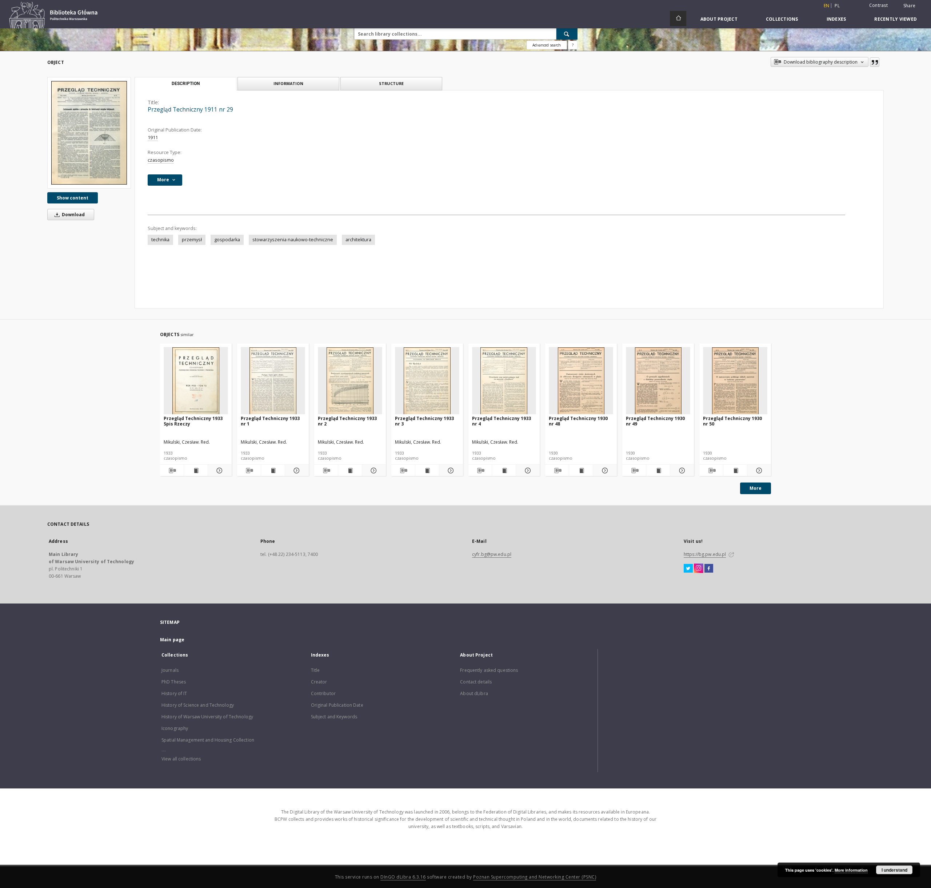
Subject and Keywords (334, 717)
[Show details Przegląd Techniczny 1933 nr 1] (296, 470)
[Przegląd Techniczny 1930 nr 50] (735, 381)
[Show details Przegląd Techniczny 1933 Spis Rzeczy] (219, 470)
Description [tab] (186, 83)
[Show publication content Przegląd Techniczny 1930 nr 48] (581, 470)
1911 (153, 137)
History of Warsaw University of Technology (207, 717)
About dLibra (474, 693)
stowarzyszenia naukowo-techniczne (292, 240)
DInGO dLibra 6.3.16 (403, 877)
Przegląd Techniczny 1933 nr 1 (270, 421)
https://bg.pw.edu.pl (705, 554)
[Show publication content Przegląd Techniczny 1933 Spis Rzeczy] (196, 470)
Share (909, 6)
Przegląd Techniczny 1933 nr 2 (347, 421)
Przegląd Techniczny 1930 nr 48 (578, 421)
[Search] (567, 34)
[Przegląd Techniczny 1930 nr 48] (581, 381)
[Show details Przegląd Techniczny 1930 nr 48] (604, 470)
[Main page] (678, 18)
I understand (894, 870)
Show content (72, 198)
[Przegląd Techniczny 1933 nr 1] (273, 381)
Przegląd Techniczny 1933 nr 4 (501, 421)
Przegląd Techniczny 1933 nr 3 (424, 421)
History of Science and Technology (197, 705)
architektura (358, 240)
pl (837, 5)
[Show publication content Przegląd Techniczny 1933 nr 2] (350, 470)
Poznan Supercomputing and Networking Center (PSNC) (534, 877)
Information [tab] (288, 83)
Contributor (323, 693)
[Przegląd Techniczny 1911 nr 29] (89, 133)
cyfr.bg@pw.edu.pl (491, 554)
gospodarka (227, 240)
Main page (172, 640)
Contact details (476, 682)
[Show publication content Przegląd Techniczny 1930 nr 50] (735, 470)
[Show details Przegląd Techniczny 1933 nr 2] (373, 470)
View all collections (181, 759)
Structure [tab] (391, 83)
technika (160, 240)
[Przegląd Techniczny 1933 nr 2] (350, 381)
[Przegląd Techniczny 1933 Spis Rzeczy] (196, 381)
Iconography (174, 728)
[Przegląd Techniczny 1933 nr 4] (504, 381)
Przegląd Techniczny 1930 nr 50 (732, 421)
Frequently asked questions (489, 670)
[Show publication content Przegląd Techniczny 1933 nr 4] (504, 470)
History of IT (174, 693)
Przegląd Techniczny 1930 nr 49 (655, 421)
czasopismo (161, 160)
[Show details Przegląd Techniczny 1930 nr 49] (681, 470)
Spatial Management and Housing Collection (207, 740)
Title (315, 670)
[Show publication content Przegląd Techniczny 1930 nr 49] (658, 470)
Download (73, 214)
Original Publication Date (337, 705)
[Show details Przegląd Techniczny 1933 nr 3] (450, 470)
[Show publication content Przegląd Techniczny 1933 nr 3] (427, 470)
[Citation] (874, 62)
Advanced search (546, 45)
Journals (170, 670)
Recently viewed (895, 19)
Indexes (836, 19)
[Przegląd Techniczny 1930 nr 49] (658, 381)
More (756, 488)
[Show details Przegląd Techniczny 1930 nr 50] (758, 470)
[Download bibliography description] (172, 470)
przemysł (192, 240)
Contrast (878, 5)
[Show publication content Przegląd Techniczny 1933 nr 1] (273, 470)
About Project (719, 19)
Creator (319, 682)
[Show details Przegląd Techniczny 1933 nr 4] (527, 470)
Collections (782, 19)
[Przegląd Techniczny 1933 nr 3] (427, 381)
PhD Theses (173, 682)
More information (851, 870)
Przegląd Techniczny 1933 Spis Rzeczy (193, 421)
